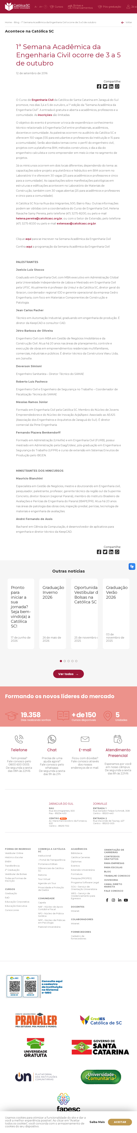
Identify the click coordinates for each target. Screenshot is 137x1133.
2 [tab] (65, 661)
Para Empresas (114, 863)
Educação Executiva (16, 906)
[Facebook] (99, 86)
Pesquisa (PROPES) (81, 878)
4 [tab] (72, 661)
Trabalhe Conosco (117, 876)
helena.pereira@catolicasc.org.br (39, 218)
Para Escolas (113, 867)
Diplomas (76, 861)
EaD (7, 897)
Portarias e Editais (47, 864)
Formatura (76, 874)
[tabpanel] (21, 614)
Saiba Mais (97, 1122)
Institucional (44, 855)
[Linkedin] (111, 86)
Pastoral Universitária (49, 927)
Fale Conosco (113, 891)
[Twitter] (105, 86)
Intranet (75, 911)
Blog (16, 22)
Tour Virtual (44, 879)
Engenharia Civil (42, 100)
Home (8, 22)
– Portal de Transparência (51, 860)
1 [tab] (61, 661)
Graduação (11, 893)
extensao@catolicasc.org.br (76, 223)
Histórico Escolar (14, 857)
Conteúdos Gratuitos (112, 857)
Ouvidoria (111, 880)
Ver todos (66, 674)
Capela (42, 902)
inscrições (45, 115)
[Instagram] (113, 900)
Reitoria (42, 875)
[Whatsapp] (117, 86)
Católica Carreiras (80, 857)
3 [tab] (68, 661)
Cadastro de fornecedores (78, 937)
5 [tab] (76, 661)
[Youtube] (126, 900)
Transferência (12, 865)
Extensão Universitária (83, 870)
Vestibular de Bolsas (16, 874)
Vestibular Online (14, 853)
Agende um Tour (47, 883)
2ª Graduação (12, 870)
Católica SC (17, 7)
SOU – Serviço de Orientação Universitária (84, 887)
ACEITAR (120, 1122)
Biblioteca (76, 853)
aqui (28, 239)
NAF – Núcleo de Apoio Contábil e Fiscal (50, 908)
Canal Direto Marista (113, 885)
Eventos (75, 865)
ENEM (8, 861)
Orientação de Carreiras (114, 851)
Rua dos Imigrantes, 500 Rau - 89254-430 (62, 812)
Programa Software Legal (85, 882)
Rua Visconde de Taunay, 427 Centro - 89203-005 (108, 822)
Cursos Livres (12, 910)
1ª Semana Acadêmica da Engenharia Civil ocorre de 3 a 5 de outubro (58, 22)
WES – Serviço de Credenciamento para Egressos (83, 896)
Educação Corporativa (17, 902)
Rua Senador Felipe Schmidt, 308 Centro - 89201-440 (111, 812)
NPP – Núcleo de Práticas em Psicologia (51, 921)
